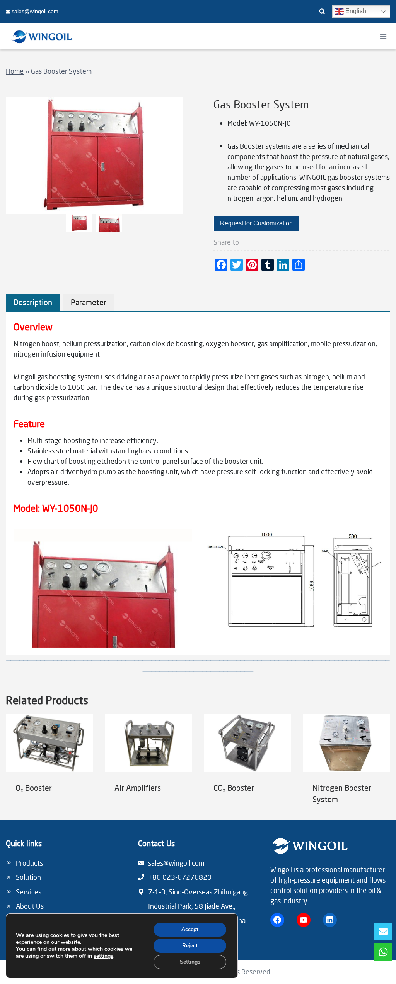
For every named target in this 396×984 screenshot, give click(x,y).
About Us (30, 906)
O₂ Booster (33, 787)
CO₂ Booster (233, 787)
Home (15, 71)
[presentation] (49, 743)
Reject (190, 945)
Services (28, 892)
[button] (79, 223)
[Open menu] (383, 36)
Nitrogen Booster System (341, 793)
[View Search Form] (322, 11)
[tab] (33, 302)
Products (29, 863)
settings (103, 956)
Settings (190, 961)
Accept (189, 929)
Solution (28, 877)
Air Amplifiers (137, 787)
